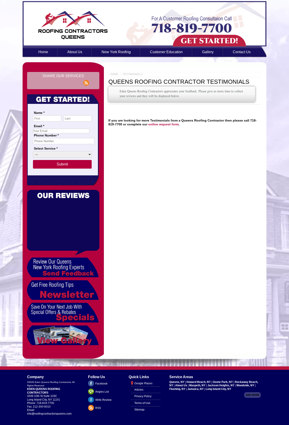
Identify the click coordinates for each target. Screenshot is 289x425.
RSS (98, 408)
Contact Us (242, 52)
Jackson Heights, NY (221, 385)
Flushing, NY (177, 389)
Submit (62, 164)
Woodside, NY (245, 385)
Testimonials (133, 74)
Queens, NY (177, 382)
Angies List (102, 391)
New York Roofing (116, 52)
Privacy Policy (142, 396)
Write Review (103, 399)
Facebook (101, 383)
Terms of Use (142, 403)
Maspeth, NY (197, 385)
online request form (163, 124)
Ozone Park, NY (223, 382)
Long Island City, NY (218, 389)
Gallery (208, 52)
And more (252, 395)
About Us (74, 52)
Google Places (143, 383)
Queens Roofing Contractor (156, 81)
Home (43, 52)
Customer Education (166, 52)
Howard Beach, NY (198, 382)
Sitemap (139, 409)
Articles (138, 389)
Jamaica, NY (195, 389)
